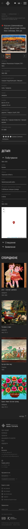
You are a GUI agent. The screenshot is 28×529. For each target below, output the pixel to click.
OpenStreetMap (14, 237)
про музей (5, 430)
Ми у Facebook (7, 488)
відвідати (5, 443)
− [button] (3, 211)
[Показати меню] (25, 3)
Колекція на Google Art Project (10, 499)
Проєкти (4, 435)
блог (3, 440)
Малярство (4, 16)
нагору (21, 416)
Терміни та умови (16, 524)
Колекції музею (12, 14)
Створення (10, 242)
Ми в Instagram (7, 491)
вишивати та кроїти (8, 438)
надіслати (21, 509)
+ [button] (3, 209)
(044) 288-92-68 (7, 454)
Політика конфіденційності (7, 524)
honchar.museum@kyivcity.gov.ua (12, 456)
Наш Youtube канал (8, 494)
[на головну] (14, 425)
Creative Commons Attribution (12, 138)
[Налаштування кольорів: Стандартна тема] (15, 3)
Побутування (11, 157)
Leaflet (8, 237)
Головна (4, 14)
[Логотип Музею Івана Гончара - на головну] (8, 3)
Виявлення (10, 246)
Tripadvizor (6, 496)
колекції (4, 433)
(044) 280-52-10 (14, 454)
